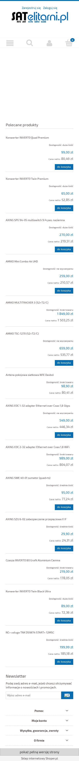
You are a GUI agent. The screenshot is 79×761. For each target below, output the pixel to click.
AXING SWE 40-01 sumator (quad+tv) (28, 477)
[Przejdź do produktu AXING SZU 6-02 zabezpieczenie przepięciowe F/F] (19, 525)
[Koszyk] (69, 43)
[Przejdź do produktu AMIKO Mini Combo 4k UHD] (19, 267)
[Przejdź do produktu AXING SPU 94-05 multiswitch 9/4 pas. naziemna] (19, 226)
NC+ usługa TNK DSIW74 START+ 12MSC (30, 632)
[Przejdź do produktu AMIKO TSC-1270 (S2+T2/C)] (19, 340)
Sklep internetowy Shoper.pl (39, 758)
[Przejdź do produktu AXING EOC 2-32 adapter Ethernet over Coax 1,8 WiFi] (19, 453)
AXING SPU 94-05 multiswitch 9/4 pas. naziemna (35, 220)
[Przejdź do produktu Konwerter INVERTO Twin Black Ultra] (19, 597)
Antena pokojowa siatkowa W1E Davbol (30, 374)
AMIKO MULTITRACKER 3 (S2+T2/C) (27, 302)
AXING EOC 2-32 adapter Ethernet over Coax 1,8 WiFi (37, 447)
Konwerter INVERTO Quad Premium (27, 137)
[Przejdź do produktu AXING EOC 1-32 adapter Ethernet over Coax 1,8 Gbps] (19, 412)
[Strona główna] (39, 21)
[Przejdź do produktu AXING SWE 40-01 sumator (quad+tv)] (19, 484)
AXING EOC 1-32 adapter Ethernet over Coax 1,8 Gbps (38, 405)
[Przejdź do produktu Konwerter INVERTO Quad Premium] (19, 144)
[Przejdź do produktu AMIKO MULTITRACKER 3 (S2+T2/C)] (19, 308)
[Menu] (10, 43)
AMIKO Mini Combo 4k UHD (22, 261)
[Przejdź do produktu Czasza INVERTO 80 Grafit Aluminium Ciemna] (19, 566)
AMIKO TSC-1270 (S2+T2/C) (22, 333)
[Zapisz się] (67, 695)
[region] (39, 82)
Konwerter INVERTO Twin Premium (27, 178)
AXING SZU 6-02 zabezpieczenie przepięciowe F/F (36, 519)
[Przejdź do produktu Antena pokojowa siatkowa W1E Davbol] (19, 381)
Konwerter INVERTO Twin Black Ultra (28, 591)
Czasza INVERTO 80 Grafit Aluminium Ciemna (33, 560)
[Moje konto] (49, 43)
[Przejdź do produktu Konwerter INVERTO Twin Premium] (19, 185)
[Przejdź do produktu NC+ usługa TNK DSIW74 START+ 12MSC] (19, 638)
